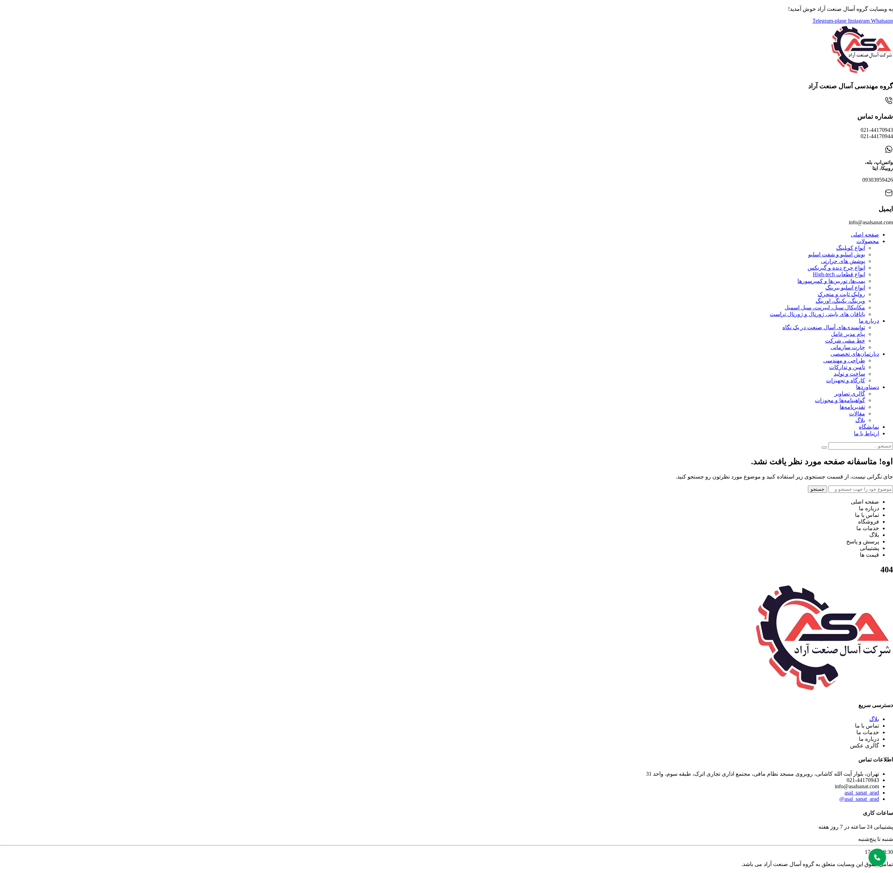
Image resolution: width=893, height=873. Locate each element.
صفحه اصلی (865, 235)
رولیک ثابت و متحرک (841, 294)
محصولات (867, 241)
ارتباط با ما (866, 433)
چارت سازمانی (848, 347)
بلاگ (860, 420)
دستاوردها (867, 387)
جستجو (817, 489)
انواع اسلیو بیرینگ (845, 288)
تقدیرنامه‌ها (852, 407)
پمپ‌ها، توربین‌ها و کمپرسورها (831, 281)
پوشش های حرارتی (843, 261)
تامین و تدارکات (847, 367)
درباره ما (869, 321)
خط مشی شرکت (845, 341)
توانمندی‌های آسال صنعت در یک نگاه (823, 327)
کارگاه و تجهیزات (845, 380)
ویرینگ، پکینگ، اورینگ (840, 301)
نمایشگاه (869, 427)
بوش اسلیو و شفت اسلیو (836, 254)
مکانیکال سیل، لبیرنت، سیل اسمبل (825, 307)
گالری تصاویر (849, 394)
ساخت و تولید (849, 374)
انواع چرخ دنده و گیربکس (836, 268)
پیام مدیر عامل (848, 334)
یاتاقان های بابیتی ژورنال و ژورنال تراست (817, 314)
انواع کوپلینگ (850, 248)
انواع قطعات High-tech (839, 274)
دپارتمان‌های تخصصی (855, 354)
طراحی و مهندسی (844, 360)
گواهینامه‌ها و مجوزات (840, 400)
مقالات (857, 413)
